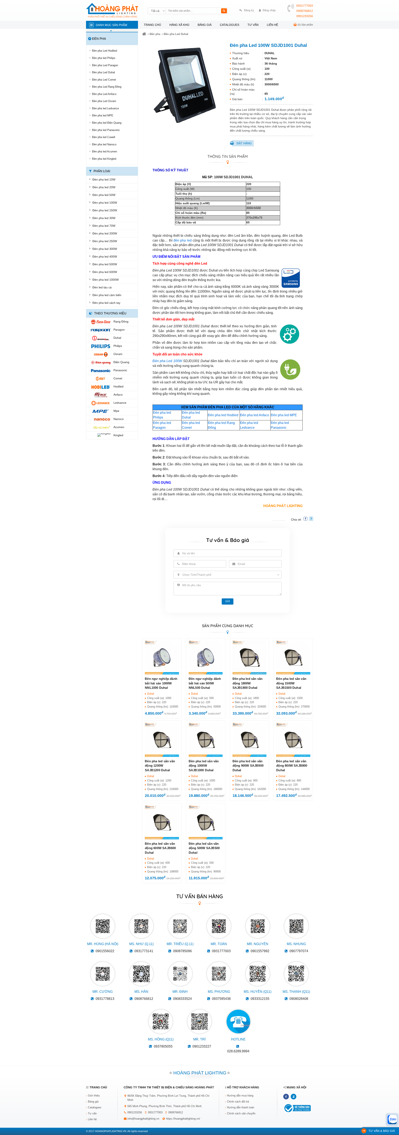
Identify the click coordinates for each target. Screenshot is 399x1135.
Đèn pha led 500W (104, 264)
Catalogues (229, 24)
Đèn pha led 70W (103, 225)
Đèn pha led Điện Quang (106, 122)
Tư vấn (253, 24)
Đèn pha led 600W (104, 272)
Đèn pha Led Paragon (105, 65)
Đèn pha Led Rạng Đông (106, 86)
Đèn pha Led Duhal (103, 72)
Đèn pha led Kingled (104, 158)
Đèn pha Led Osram (104, 101)
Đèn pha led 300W (104, 248)
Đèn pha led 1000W (105, 279)
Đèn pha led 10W (103, 179)
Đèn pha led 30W (103, 218)
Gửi (227, 601)
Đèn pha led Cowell (103, 137)
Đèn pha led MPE (102, 115)
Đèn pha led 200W (104, 233)
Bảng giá (205, 24)
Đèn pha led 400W (104, 256)
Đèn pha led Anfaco (254, 415)
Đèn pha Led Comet (104, 79)
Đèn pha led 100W (104, 202)
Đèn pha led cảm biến (106, 295)
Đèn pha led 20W (103, 187)
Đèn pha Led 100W (167, 361)
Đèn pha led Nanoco (104, 144)
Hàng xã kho (179, 24)
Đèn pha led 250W (104, 241)
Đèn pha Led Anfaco (104, 94)
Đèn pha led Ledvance (105, 108)
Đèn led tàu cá (102, 287)
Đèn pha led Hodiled (223, 415)
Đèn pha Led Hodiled (104, 50)
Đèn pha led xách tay (106, 302)
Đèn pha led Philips (103, 58)
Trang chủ (152, 24)
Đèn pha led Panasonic (106, 130)
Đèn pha (155, 34)
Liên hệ (272, 24)
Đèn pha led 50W (103, 195)
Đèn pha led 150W (104, 210)
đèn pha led (183, 240)
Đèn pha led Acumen (104, 151)
